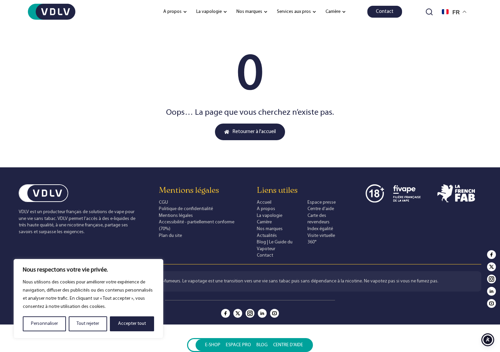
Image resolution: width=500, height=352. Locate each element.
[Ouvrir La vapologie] (225, 11)
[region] (88, 298)
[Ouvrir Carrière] (344, 11)
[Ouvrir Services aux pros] (314, 11)
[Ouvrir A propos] (185, 11)
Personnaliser (44, 323)
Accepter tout (132, 323)
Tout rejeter (88, 323)
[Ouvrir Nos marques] (265, 11)
